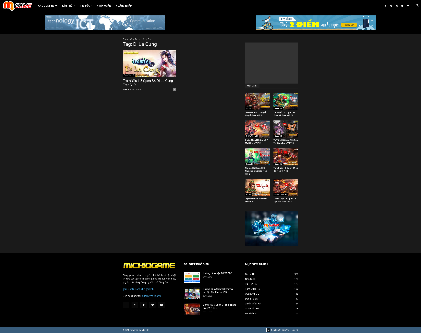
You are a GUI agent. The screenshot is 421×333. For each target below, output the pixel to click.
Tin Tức (85, 5)
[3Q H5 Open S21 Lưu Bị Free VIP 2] (257, 187)
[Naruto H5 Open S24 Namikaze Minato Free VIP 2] (257, 156)
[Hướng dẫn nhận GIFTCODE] (192, 277)
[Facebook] (385, 5)
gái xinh (150, 288)
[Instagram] (391, 5)
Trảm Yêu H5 (129, 75)
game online (129, 288)
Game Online (46, 5)
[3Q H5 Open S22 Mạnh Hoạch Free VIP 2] (257, 101)
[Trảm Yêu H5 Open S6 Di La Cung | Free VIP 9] (149, 63)
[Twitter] (402, 5)
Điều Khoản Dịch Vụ (280, 330)
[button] (417, 6)
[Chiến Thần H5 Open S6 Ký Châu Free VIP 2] (285, 187)
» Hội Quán (104, 5)
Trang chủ (127, 39)
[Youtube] (408, 5)
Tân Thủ (67, 5)
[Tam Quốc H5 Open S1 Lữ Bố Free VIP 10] (285, 156)
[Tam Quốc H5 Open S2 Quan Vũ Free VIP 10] (285, 101)
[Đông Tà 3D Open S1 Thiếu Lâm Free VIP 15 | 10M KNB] (192, 309)
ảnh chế (140, 288)
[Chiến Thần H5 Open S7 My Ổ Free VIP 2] (257, 129)
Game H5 (278, 108)
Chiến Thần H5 (252, 136)
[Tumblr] (396, 5)
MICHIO (145, 330)
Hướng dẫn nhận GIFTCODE (217, 273)
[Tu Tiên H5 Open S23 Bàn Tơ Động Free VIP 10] (285, 129)
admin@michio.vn (151, 295)
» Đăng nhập (124, 5)
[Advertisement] (271, 63)
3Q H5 (248, 108)
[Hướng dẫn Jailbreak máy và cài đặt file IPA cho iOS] (192, 293)
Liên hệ (295, 330)
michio (126, 89)
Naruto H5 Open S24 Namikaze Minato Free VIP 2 (256, 171)
